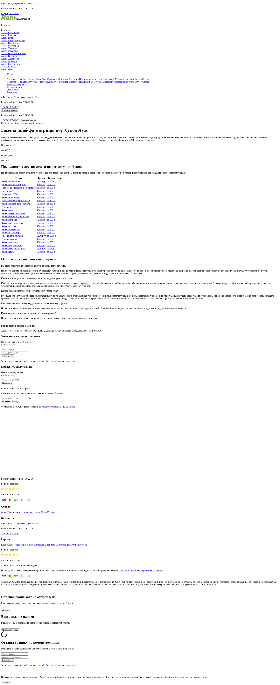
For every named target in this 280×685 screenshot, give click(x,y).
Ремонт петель (9, 207)
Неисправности (15, 87)
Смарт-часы (96, 79)
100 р (51, 223)
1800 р (51, 236)
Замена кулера (9, 226)
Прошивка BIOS (10, 194)
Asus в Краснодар (10, 32)
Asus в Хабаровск (10, 59)
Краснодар (6, 544)
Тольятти (71, 544)
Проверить (7, 383)
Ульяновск (81, 544)
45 (41, 188)
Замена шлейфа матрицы (32, 123)
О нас (4, 512)
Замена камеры (9, 210)
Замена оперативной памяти (16, 204)
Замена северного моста (14, 248)
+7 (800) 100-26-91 (10, 13)
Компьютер (53, 79)
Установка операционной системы (19, 188)
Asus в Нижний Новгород (14, 53)
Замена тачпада (9, 220)
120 (41, 181)
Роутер (138, 79)
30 (41, 191)
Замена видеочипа (11, 181)
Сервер (145, 79)
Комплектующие (15, 84)
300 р (51, 197)
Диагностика (8, 191)
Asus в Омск (7, 69)
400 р (51, 213)
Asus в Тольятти (9, 48)
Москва (16, 544)
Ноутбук (31, 79)
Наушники (84, 79)
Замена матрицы (10, 242)
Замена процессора (11, 197)
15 (41, 204)
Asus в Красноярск (10, 64)
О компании (13, 89)
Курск (24, 544)
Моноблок (41, 79)
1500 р (51, 248)
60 (41, 184)
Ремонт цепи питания (12, 236)
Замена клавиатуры (11, 232)
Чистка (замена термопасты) (16, 200)
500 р (51, 188)
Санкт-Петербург (35, 544)
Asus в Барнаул (8, 66)
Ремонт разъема (9, 239)
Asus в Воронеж (9, 56)
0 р (50, 191)
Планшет (22, 79)
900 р (51, 226)
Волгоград (61, 544)
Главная (5, 123)
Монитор (63, 79)
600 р (51, 184)
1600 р (51, 181)
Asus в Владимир (9, 43)
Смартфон (12, 79)
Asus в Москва (8, 35)
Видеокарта (108, 79)
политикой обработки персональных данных (141, 570)
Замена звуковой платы (13, 213)
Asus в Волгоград (10, 45)
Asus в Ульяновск (10, 51)
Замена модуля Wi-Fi (12, 245)
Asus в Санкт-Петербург (13, 40)
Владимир (50, 544)
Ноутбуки (14, 123)
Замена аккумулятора (12, 223)
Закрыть (6, 682)
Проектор (74, 79)
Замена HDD (8, 252)
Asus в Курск (7, 38)
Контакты (12, 92)
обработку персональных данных (58, 361)
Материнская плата (124, 79)
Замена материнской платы (15, 216)
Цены (44, 512)
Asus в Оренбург (9, 61)
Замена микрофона (11, 229)
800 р (51, 200)
